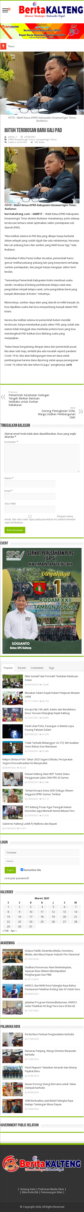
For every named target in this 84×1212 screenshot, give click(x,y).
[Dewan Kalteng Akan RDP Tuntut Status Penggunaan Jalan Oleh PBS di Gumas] (12, 779)
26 (53, 921)
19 (53, 916)
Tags (51, 667)
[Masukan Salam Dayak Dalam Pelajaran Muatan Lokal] (12, 698)
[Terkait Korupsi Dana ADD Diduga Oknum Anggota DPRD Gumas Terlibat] (12, 796)
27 (64, 921)
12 (53, 911)
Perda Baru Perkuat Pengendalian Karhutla (49, 1034)
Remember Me (32, 870)
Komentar (11, 441)
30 (19, 926)
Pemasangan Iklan (51, 1192)
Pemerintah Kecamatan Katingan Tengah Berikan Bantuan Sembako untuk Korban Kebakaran (29, 399)
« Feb (5, 930)
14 (75, 911)
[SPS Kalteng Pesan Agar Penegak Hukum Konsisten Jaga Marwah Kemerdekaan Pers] (12, 812)
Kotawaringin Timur (46, 139)
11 (42, 911)
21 (75, 916)
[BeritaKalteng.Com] (42, 10)
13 (64, 911)
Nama (8, 478)
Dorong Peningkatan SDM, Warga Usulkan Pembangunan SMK (56, 413)
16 (19, 916)
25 (42, 921)
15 (8, 916)
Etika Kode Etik (30, 1192)
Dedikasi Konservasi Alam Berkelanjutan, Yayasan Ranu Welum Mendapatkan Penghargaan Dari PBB (48, 971)
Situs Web (10, 503)
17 (30, 916)
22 (8, 921)
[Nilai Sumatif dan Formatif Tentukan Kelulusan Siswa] (12, 681)
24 (30, 921)
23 (19, 921)
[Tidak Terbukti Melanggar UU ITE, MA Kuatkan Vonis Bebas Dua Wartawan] (12, 748)
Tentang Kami (28, 1189)
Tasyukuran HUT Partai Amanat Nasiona (30, 46)
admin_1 (12, 137)
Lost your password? (17, 878)
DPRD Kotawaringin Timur (21, 139)
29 (8, 926)
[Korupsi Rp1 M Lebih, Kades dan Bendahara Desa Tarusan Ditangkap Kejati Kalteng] (12, 715)
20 (64, 916)
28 (75, 921)
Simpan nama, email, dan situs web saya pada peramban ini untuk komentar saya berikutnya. (40, 519)
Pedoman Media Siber (51, 1189)
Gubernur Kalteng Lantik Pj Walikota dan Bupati (29, 823)
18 (42, 916)
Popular (8, 667)
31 (30, 926)
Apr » (14, 930)
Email (8, 490)
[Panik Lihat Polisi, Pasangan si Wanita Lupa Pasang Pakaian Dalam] (12, 731)
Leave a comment (17, 142)
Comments (37, 667)
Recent (22, 667)
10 (30, 911)
